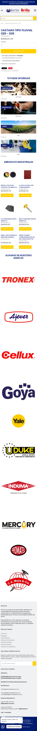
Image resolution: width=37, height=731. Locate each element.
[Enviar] (34, 18)
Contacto (4, 633)
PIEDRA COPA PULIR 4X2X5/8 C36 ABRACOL (9, 186)
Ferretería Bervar (5, 36)
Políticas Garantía (6, 644)
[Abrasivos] (18, 88)
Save (11, 68)
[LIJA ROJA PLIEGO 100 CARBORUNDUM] (27, 174)
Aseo (18, 154)
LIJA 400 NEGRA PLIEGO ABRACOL (9, 220)
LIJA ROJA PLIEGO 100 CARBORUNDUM (26, 186)
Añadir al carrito (18, 51)
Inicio (2, 23)
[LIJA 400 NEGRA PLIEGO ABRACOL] (9, 208)
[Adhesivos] (18, 107)
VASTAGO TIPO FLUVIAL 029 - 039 (13, 23)
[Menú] (3, 10)
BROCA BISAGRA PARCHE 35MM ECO (27, 220)
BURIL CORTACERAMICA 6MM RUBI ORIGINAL (9, 236)
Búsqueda (4, 636)
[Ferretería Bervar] (18, 10)
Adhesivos (18, 116)
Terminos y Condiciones (8, 647)
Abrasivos (18, 97)
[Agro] (18, 127)
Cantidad (3, 41)
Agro (18, 135)
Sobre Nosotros (5, 638)
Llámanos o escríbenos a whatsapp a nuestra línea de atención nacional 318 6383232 (18, 2)
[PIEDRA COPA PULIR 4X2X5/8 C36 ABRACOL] (9, 174)
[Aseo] (18, 146)
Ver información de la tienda (11, 60)
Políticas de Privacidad (7, 640)
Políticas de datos (6, 642)
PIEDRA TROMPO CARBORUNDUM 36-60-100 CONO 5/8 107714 (27, 237)
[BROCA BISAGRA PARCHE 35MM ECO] (27, 208)
